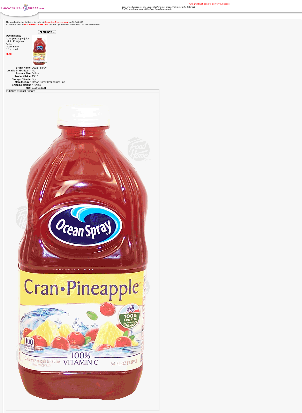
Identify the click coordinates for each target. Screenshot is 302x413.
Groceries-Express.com (134, 7)
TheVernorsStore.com (132, 9)
